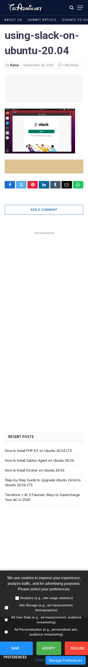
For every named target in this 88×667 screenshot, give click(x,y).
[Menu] (80, 7)
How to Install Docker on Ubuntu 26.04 (35, 470)
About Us (13, 19)
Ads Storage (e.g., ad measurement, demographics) (46, 607)
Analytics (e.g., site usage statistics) (46, 598)
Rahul (14, 65)
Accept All (49, 650)
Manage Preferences (65, 660)
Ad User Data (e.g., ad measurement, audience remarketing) (46, 619)
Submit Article (42, 19)
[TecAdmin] (25, 7)
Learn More (44, 660)
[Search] (72, 7)
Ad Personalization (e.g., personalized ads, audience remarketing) (46, 632)
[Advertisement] (44, 280)
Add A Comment (44, 209)
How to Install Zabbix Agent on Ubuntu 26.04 (39, 460)
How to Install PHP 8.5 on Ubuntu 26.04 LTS (38, 451)
